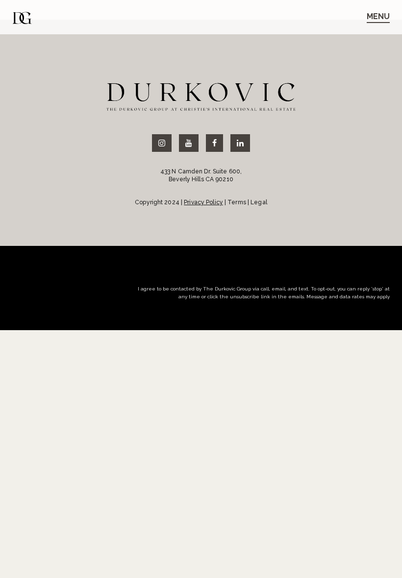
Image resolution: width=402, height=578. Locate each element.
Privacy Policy (203, 202)
